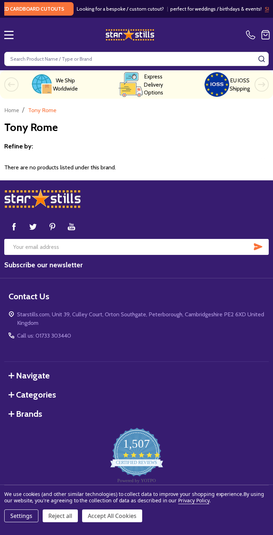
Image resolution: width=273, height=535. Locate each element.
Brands (29, 414)
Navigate (33, 375)
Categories (36, 394)
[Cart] (265, 34)
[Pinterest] (52, 226)
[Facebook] (13, 226)
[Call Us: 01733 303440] (252, 34)
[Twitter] (33, 226)
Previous (11, 84)
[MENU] (9, 34)
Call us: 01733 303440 (44, 335)
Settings (21, 516)
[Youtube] (71, 226)
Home (11, 110)
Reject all (60, 516)
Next (262, 84)
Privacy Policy (193, 500)
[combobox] (136, 59)
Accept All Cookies (112, 516)
